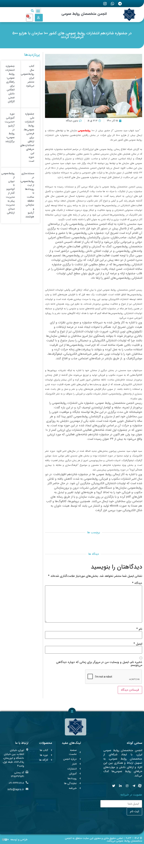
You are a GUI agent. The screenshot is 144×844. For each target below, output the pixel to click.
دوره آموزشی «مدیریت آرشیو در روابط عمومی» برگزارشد (10, 127)
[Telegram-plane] (133, 785)
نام (139, 629)
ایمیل (138, 643)
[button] (38, 11)
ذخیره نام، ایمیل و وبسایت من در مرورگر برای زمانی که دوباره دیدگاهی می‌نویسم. (99, 664)
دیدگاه (137, 583)
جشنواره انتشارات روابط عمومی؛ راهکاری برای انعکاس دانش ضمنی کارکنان (10, 84)
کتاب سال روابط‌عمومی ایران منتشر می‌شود (27, 76)
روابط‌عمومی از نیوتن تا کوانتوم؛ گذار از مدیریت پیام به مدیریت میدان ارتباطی (8, 193)
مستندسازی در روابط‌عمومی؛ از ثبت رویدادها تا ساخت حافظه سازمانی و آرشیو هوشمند (27, 195)
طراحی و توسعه (19, 839)
